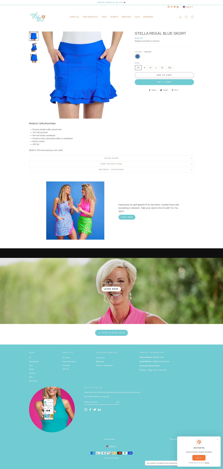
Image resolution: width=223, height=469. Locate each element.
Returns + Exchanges (111, 169)
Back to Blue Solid (113, 332)
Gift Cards (33, 381)
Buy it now (164, 82)
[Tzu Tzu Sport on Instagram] (85, 409)
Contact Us (100, 358)
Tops (104, 17)
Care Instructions (111, 164)
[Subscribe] (117, 402)
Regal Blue (137, 56)
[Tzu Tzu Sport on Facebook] (90, 409)
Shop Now (127, 217)
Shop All (75, 17)
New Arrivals (90, 17)
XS (138, 68)
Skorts (114, 17)
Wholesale (100, 361)
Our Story (66, 358)
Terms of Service (176, 439)
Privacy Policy (109, 439)
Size (137, 63)
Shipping (138, 41)
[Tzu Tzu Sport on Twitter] (94, 409)
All (30, 358)
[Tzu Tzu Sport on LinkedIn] (99, 409)
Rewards (148, 17)
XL (162, 68)
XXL (170, 68)
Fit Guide (66, 365)
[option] (111, 2)
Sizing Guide (111, 158)
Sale (137, 17)
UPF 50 (65, 369)
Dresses (126, 17)
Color (143, 52)
